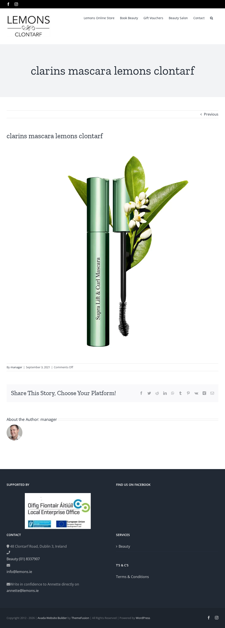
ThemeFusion (80, 618)
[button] (211, 17)
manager (16, 367)
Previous (211, 114)
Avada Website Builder (52, 618)
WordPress (143, 618)
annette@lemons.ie (23, 590)
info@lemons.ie (19, 571)
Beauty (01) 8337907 (23, 558)
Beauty (124, 546)
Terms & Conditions (132, 576)
